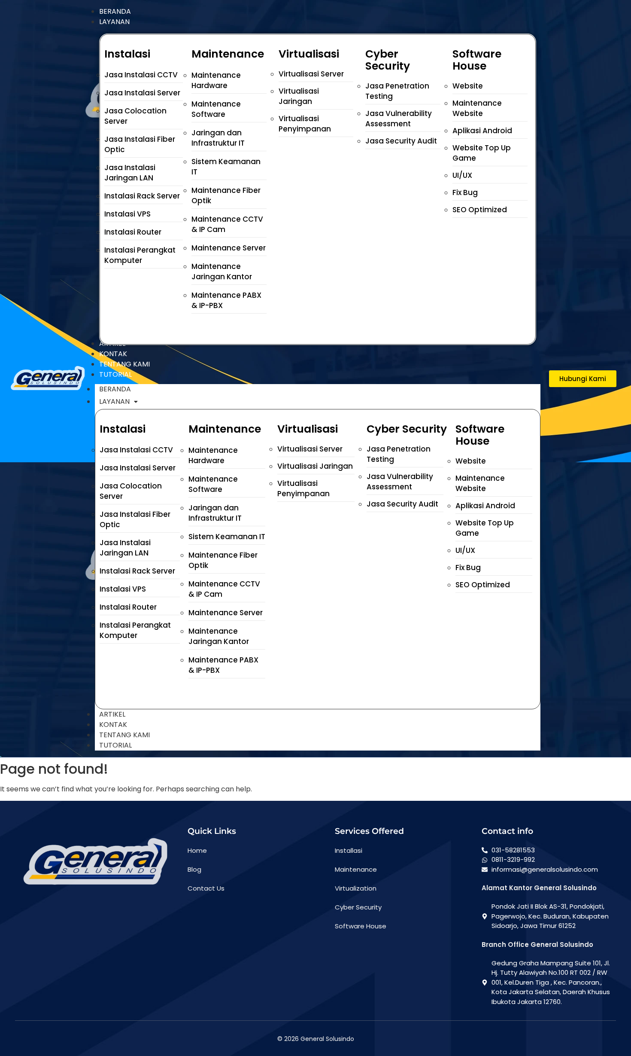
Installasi (348, 850)
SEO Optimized (479, 209)
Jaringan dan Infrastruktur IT (218, 138)
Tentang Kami (124, 735)
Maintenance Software (216, 109)
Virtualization (355, 888)
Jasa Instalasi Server (142, 93)
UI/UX (462, 175)
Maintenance (356, 869)
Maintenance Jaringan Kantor (221, 271)
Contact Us (206, 888)
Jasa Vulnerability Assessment (398, 118)
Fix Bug (465, 192)
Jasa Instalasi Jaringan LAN (129, 172)
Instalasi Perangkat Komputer (140, 255)
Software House (360, 926)
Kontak (113, 724)
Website (467, 86)
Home (197, 850)
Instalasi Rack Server (142, 196)
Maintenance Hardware (216, 80)
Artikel (112, 714)
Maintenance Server (228, 248)
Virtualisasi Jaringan (299, 96)
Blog (194, 869)
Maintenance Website (477, 108)
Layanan (114, 401)
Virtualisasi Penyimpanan (305, 123)
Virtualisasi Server (311, 74)
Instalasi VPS (127, 214)
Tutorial (115, 745)
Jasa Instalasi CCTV (141, 75)
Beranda (115, 389)
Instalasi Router (132, 232)
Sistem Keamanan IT (226, 536)
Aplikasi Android (482, 130)
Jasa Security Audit (401, 141)
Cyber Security (358, 907)
